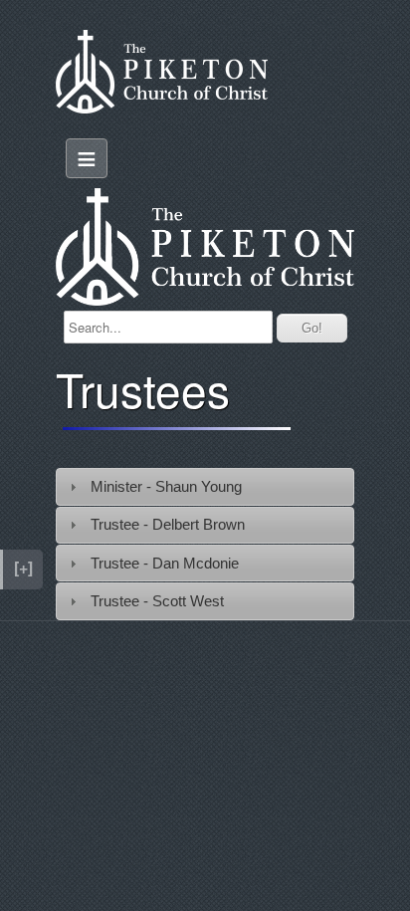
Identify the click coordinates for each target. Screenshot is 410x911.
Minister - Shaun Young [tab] (166, 486)
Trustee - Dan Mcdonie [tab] (165, 563)
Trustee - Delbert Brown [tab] (170, 524)
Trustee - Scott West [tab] (157, 600)
